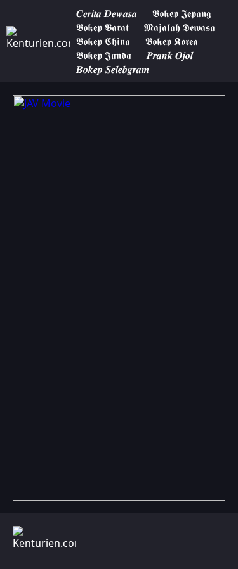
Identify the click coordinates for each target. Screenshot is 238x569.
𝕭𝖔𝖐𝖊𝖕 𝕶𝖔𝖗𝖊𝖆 (171, 41)
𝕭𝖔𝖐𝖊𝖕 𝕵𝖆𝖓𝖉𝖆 (103, 55)
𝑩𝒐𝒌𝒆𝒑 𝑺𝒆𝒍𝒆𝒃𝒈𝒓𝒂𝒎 (112, 69)
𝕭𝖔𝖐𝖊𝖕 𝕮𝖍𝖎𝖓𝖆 (103, 41)
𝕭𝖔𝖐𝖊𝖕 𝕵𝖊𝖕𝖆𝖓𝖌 (181, 13)
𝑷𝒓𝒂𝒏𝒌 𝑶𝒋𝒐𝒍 (170, 55)
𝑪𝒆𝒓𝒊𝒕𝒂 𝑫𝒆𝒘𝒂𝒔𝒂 (106, 13)
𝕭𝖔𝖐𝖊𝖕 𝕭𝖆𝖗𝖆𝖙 (102, 27)
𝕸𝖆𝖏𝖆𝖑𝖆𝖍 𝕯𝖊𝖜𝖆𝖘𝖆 (179, 27)
